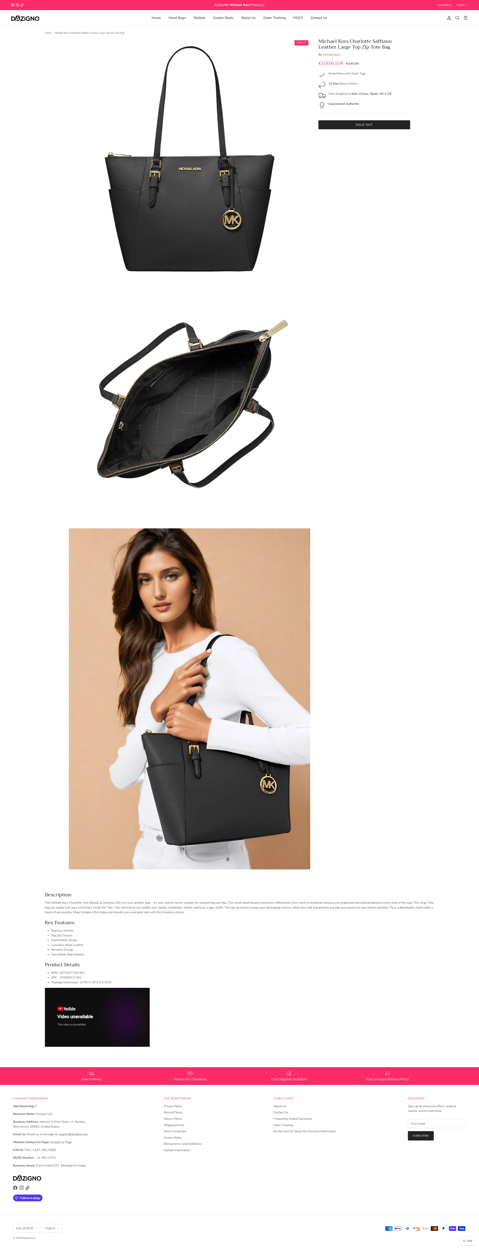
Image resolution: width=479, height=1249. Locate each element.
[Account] (448, 18)
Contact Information (177, 1150)
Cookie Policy (173, 1138)
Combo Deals (223, 18)
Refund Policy (173, 1112)
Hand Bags (177, 18)
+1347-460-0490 (43, 1150)
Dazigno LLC (29, 1238)
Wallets (199, 18)
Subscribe (421, 1135)
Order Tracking (274, 18)
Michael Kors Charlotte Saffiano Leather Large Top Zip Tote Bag (89, 32)
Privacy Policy (173, 1106)
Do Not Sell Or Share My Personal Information (304, 1131)
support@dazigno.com (73, 1134)
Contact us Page (61, 1142)
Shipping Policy (174, 1125)
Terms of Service (175, 1131)
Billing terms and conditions (183, 1144)
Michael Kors (331, 55)
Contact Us (319, 18)
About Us (248, 18)
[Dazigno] (25, 18)
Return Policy (173, 1119)
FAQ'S (298, 18)
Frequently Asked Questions (292, 1119)
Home (156, 18)
